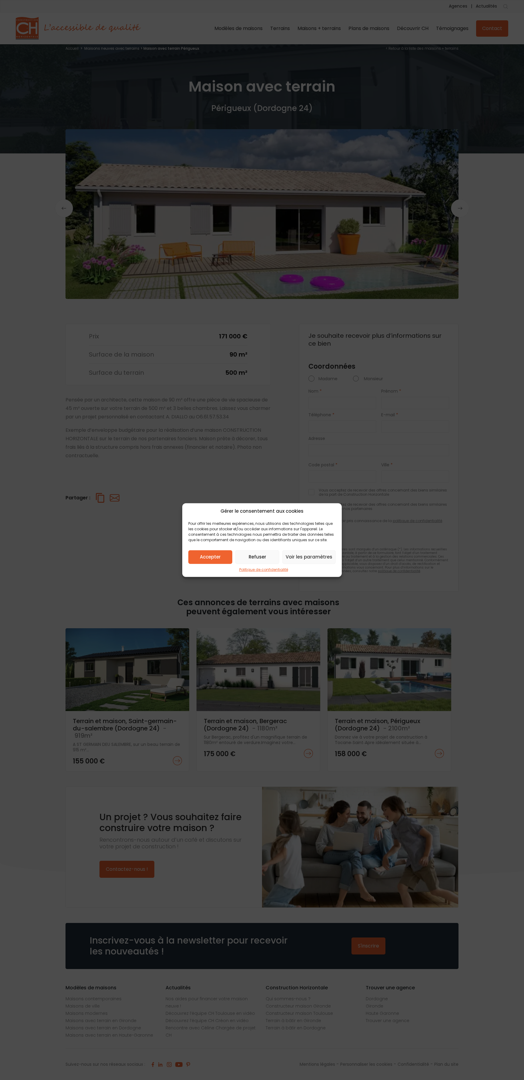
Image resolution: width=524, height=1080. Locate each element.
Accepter (210, 557)
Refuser (257, 557)
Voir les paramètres (309, 557)
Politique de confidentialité (263, 569)
